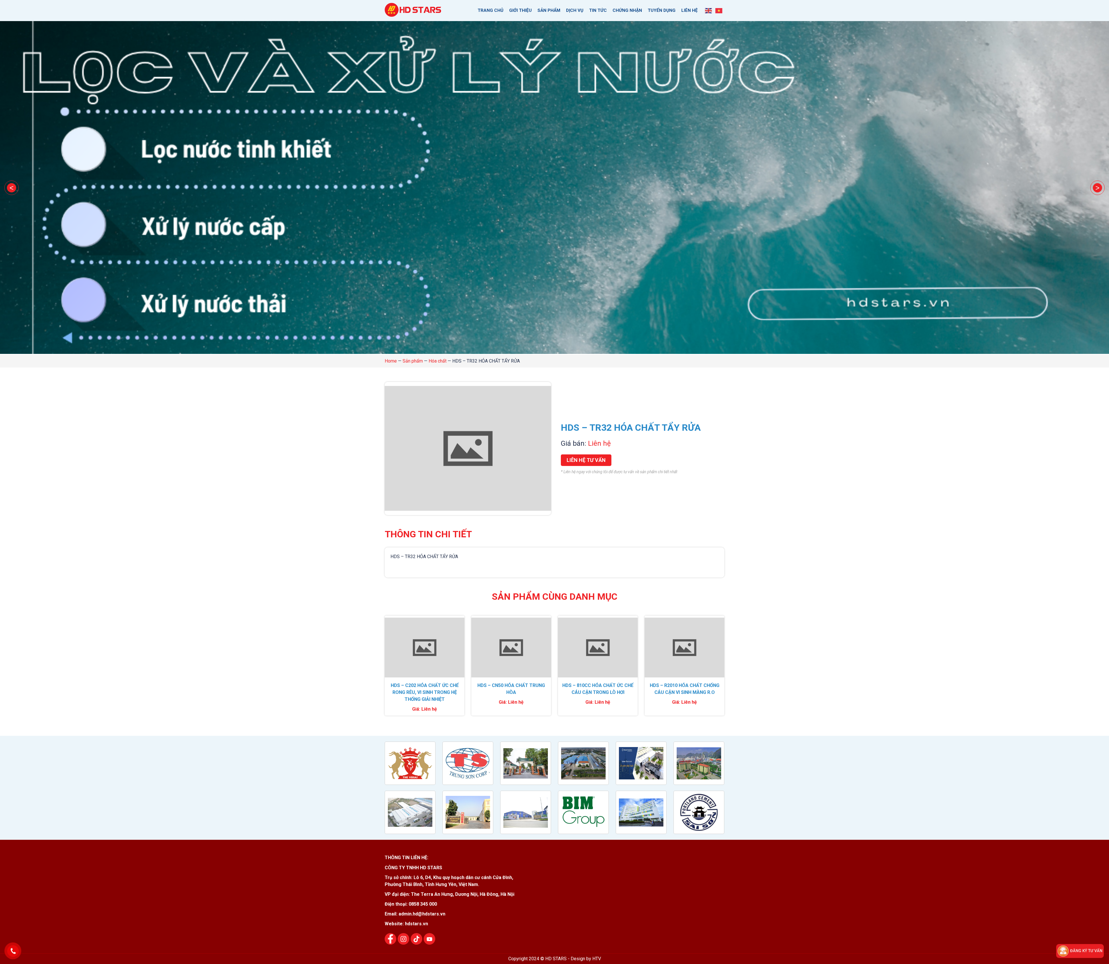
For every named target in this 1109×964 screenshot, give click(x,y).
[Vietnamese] (719, 10)
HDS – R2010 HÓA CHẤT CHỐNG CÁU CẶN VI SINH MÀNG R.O (684, 689)
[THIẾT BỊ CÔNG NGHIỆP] (413, 13)
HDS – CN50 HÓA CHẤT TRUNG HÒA (511, 689)
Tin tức (598, 10)
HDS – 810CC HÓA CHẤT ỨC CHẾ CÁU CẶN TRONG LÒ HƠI (597, 689)
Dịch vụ (574, 10)
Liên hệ (689, 10)
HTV (596, 958)
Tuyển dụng (662, 10)
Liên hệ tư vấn (586, 460)
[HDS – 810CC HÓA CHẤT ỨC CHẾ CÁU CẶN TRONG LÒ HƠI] (598, 647)
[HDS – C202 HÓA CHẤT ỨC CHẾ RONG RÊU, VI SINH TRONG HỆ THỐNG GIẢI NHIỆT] (424, 647)
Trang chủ (490, 10)
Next (1097, 188)
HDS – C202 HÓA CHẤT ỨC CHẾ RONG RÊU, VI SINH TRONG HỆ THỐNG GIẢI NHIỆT (425, 692)
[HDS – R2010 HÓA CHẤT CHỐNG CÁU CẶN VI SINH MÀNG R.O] (684, 647)
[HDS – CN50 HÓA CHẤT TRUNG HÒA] (511, 647)
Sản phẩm (548, 10)
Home (391, 361)
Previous (11, 188)
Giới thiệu (520, 10)
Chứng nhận (627, 10)
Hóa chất (437, 361)
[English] (709, 10)
